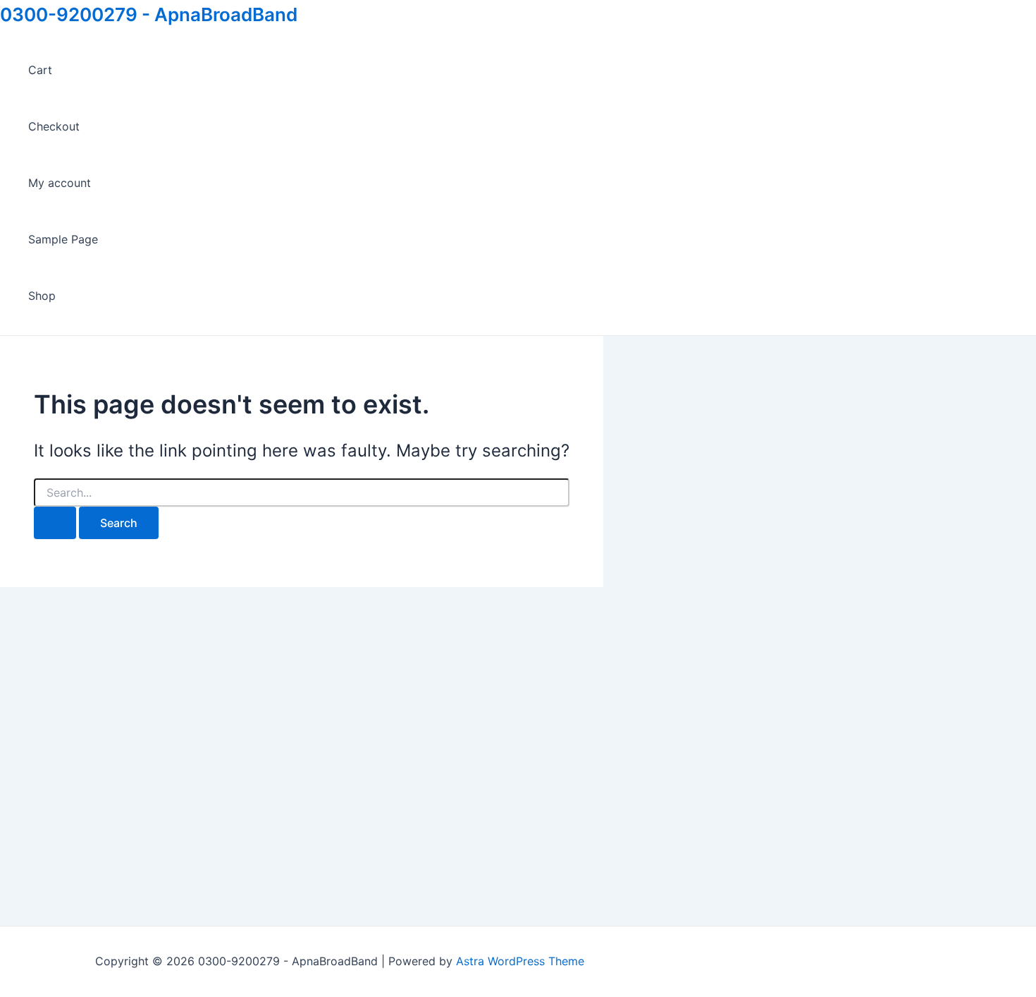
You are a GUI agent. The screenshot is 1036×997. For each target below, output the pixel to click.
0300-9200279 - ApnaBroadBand (148, 14)
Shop (42, 296)
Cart (40, 70)
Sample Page (63, 239)
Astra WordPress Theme (520, 961)
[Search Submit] (55, 523)
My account (59, 183)
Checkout (54, 126)
